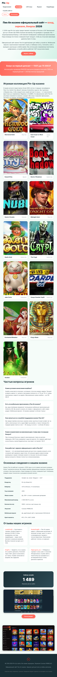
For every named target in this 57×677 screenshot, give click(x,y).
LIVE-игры (29, 7)
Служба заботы (7, 10)
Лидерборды (50, 7)
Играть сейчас (28, 53)
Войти (5, 14)
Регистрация (14, 14)
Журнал (39, 7)
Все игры (18, 7)
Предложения (7, 7)
